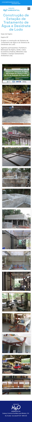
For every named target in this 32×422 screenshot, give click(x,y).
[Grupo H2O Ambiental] (11, 12)
